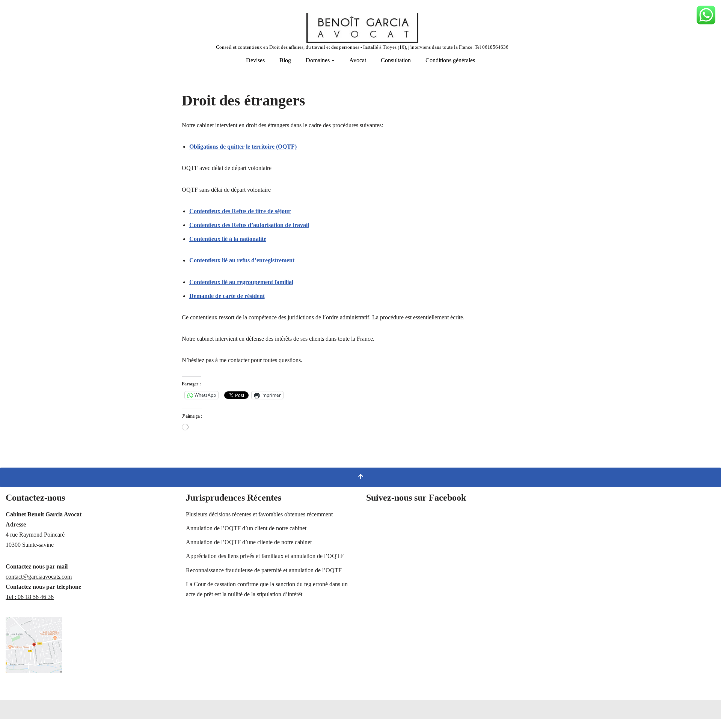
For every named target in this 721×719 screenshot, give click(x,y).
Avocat (357, 60)
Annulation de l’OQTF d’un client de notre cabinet (246, 528)
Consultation (396, 60)
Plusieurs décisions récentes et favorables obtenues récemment (259, 514)
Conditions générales (450, 60)
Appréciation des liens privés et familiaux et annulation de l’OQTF (265, 556)
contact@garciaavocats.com (39, 576)
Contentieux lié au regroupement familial (241, 282)
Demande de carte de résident (227, 296)
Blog (285, 60)
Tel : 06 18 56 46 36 (30, 597)
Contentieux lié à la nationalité (227, 239)
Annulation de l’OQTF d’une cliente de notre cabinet (249, 542)
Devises (255, 60)
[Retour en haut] (360, 477)
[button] (333, 60)
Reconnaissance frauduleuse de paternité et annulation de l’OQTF (264, 570)
